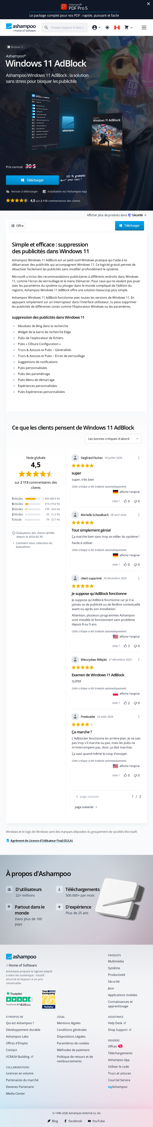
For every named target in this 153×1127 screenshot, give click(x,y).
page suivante (84, 807)
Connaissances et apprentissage (120, 1004)
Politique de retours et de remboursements (75, 1059)
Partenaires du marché (22, 1080)
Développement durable (23, 1030)
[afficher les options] (139, 458)
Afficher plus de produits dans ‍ (115, 215)
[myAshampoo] (96, 27)
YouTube (98, 1121)
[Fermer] (148, 3)
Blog (55, 1121)
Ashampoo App (119, 1060)
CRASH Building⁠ (17, 1057)
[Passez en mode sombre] (107, 27)
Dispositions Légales (71, 1036)
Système (114, 968)
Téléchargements (120, 1053)
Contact (11, 1050)
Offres (114, 1046)
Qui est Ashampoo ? (20, 1023)
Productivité (116, 975)
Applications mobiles (122, 995)
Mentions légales (69, 1023)
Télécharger (35, 180)
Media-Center (15, 1093)
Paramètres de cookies (73, 1043)
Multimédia (116, 961)
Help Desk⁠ (115, 1023)
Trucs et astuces (119, 1073)
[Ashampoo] (21, 956)
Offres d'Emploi (17, 1043)
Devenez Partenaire (20, 1087)
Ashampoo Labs (17, 1036)
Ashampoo (118, 1087)
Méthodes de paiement (73, 1050)
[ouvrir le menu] (144, 27)
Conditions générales (72, 1030)
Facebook (75, 1121)
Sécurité (114, 981)
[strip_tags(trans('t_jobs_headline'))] (48, 999)
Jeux (111, 988)
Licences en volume (19, 1073)
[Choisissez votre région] (117, 27)
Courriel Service (119, 1080)
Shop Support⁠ (118, 1030)
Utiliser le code (118, 1067)
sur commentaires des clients (55, 200)
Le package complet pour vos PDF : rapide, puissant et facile (74, 15)
